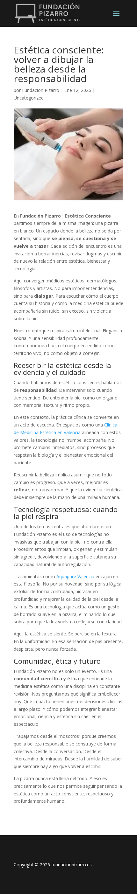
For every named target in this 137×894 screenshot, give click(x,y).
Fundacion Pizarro (40, 90)
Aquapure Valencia (75, 576)
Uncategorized (29, 98)
